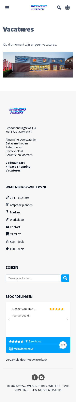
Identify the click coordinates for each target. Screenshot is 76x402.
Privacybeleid (14, 151)
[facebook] (35, 377)
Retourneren (14, 147)
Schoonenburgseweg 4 (21, 128)
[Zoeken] (65, 278)
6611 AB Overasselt (19, 132)
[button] (7, 7)
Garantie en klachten (19, 155)
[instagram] (42, 377)
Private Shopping (18, 166)
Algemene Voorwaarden (21, 139)
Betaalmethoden (17, 143)
